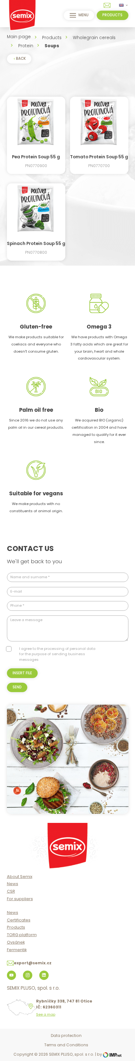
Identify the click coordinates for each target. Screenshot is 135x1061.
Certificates (18, 920)
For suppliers (20, 899)
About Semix (19, 877)
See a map (45, 1014)
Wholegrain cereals (94, 38)
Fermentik (17, 950)
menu (83, 15)
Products (52, 38)
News (12, 884)
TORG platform (22, 935)
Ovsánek (16, 942)
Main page (19, 37)
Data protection (66, 1035)
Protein (25, 46)
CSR (11, 891)
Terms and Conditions (66, 1045)
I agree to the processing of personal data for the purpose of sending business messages (57, 654)
